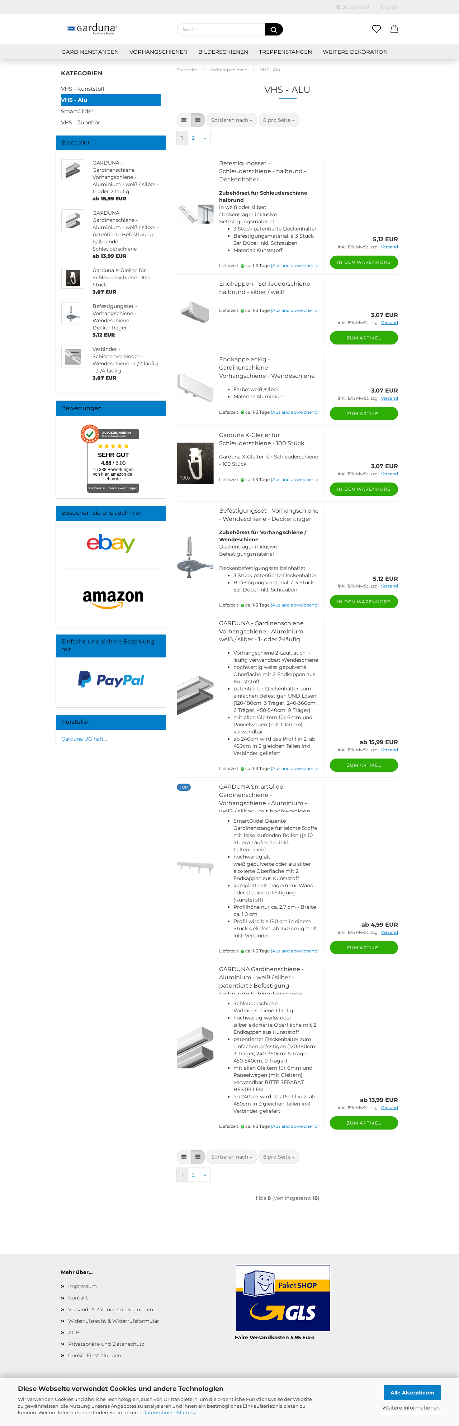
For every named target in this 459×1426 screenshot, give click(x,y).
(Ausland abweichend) (295, 265)
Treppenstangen (285, 51)
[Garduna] (92, 29)
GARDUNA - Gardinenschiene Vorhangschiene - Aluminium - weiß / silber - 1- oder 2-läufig (263, 631)
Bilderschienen (223, 51)
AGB (74, 1332)
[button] (394, 29)
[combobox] (232, 120)
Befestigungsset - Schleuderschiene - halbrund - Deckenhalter (262, 171)
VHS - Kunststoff (82, 88)
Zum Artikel (364, 338)
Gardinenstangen (90, 51)
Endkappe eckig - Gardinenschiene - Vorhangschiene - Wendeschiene (267, 367)
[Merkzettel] (376, 29)
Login (391, 7)
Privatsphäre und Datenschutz (106, 1344)
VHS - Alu (74, 99)
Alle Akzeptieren (413, 1392)
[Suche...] (274, 29)
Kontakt (78, 1297)
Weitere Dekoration (355, 51)
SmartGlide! (77, 111)
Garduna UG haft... (84, 739)
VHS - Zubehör (80, 122)
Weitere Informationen (411, 1407)
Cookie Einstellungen (94, 1355)
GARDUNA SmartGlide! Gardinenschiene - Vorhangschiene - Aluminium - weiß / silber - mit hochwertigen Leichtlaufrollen (265, 803)
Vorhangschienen (158, 51)
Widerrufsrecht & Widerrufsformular (113, 1321)
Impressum (82, 1286)
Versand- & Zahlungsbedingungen (110, 1309)
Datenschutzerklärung (169, 1412)
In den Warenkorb (364, 262)
